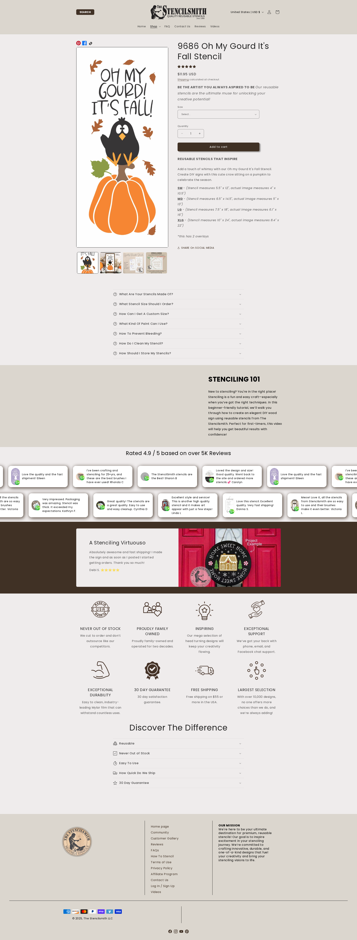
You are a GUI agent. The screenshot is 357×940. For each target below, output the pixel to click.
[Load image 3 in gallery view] (133, 262)
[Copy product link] (90, 44)
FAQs (155, 850)
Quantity (183, 126)
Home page (160, 826)
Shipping (183, 79)
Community (160, 832)
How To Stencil (162, 856)
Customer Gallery (165, 838)
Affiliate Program (164, 874)
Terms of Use (161, 862)
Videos (156, 892)
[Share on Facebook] (84, 44)
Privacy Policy (161, 868)
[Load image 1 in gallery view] (87, 262)
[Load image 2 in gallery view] (110, 262)
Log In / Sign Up (163, 886)
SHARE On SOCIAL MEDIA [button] (197, 248)
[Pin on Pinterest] (78, 44)
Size (180, 107)
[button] (85, 12)
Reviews (157, 844)
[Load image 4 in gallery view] (156, 262)
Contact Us (159, 880)
